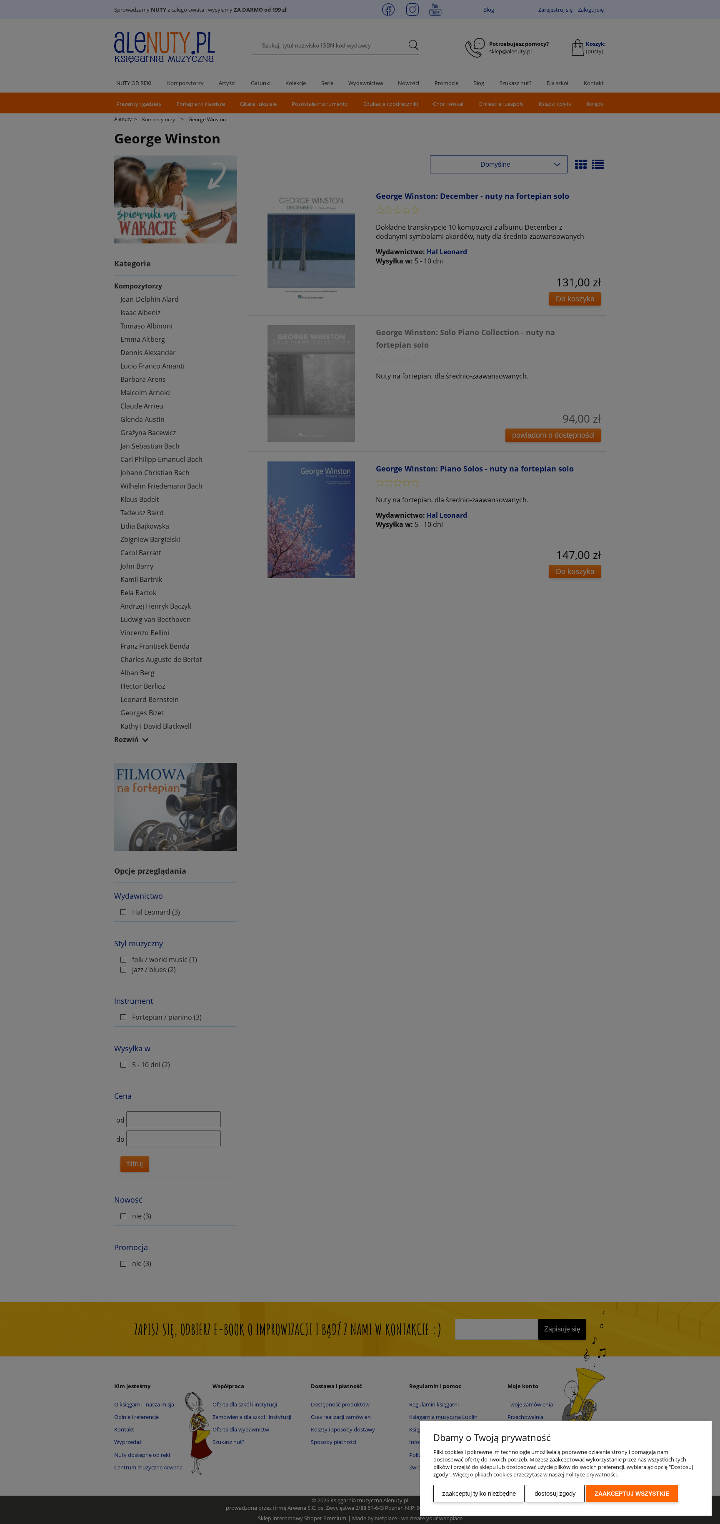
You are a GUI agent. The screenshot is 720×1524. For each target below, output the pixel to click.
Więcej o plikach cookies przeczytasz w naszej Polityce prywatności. (535, 1474)
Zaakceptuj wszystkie (632, 1493)
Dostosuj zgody (555, 1493)
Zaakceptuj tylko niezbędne (479, 1493)
